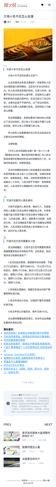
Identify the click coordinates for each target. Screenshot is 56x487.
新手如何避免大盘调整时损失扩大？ (36, 434)
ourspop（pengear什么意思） (20, 354)
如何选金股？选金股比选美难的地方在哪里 (26, 332)
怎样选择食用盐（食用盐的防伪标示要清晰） (27, 336)
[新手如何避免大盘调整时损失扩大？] (12, 436)
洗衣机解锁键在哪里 (14, 340)
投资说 (24, 480)
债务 (17, 22)
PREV (7, 424)
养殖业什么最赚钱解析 (15, 361)
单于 (9, 22)
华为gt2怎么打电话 (14, 365)
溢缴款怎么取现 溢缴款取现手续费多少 (24, 358)
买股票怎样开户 (31, 458)
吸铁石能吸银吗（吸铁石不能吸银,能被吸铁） (28, 343)
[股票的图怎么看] (12, 450)
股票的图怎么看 (31, 447)
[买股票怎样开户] (12, 462)
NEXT (48, 424)
